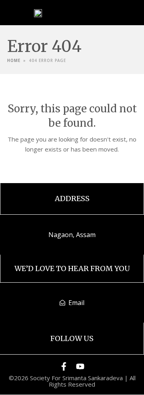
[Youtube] (80, 366)
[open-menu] (106, 12)
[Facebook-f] (64, 366)
